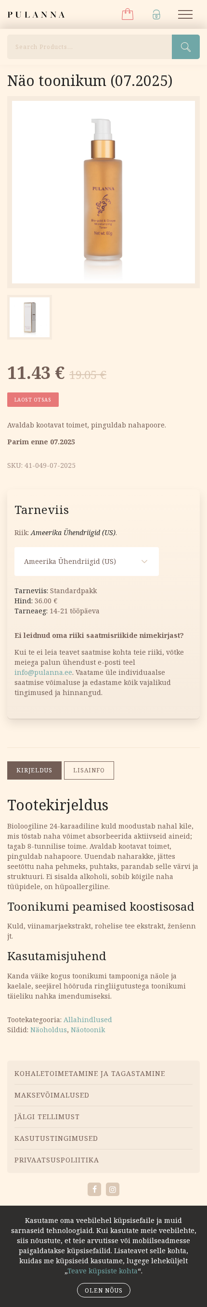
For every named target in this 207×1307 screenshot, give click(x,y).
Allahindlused (88, 1019)
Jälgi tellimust (47, 1116)
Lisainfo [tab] (89, 770)
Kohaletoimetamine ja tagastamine (89, 1073)
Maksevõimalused (52, 1094)
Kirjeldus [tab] (34, 770)
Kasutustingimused (56, 1138)
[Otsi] (186, 47)
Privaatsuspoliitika (56, 1159)
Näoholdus (48, 1029)
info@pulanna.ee (43, 672)
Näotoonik (88, 1029)
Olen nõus (104, 1290)
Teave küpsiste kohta (102, 1270)
